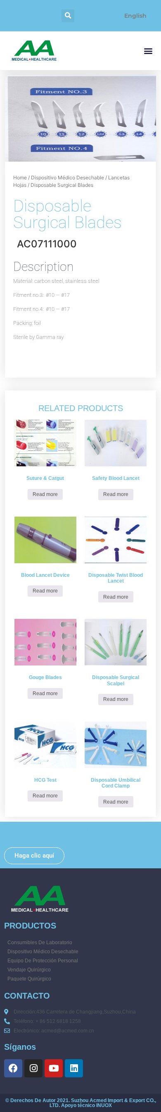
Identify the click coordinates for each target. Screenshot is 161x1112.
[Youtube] (54, 1068)
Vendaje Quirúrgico (29, 970)
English (135, 15)
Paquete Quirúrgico (29, 979)
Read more (45, 494)
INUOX (104, 1105)
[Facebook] (13, 1068)
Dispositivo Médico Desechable (67, 177)
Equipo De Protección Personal (42, 961)
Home (20, 177)
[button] (68, 15)
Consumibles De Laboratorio (39, 942)
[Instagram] (33, 1068)
